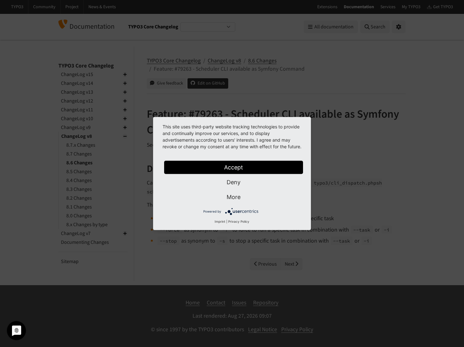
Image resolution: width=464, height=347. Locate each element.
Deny (234, 182)
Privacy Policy (238, 221)
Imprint (220, 221)
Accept (233, 167)
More (234, 197)
